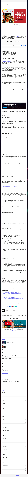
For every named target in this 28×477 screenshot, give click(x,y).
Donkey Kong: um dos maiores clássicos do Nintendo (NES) (11, 187)
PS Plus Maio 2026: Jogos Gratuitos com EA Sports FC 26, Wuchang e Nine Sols (10, 381)
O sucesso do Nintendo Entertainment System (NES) (9, 52)
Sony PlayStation (14, 457)
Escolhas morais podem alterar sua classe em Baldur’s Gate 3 (9, 355)
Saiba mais (5, 107)
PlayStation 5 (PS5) (14, 446)
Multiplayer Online (14, 433)
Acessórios (14, 392)
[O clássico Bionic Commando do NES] (20, 324)
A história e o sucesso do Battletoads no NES (9, 297)
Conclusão (4, 55)
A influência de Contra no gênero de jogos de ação (9, 54)
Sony (14, 406)
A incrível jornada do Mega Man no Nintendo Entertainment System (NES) (13, 298)
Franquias (14, 414)
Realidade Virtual (14, 449)
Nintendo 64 (14, 438)
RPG (14, 452)
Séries (14, 471)
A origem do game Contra (6, 51)
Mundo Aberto (14, 435)
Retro (14, 451)
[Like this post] (7, 306)
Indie (14, 432)
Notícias (14, 462)
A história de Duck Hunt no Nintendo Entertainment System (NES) (12, 293)
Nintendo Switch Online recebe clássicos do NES (7, 328)
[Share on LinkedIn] (13, 306)
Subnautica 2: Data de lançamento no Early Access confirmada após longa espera (11, 384)
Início (2, 4)
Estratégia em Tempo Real (14, 430)
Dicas (14, 411)
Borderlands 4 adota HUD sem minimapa (6, 358)
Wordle (14, 460)
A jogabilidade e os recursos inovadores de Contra (9, 53)
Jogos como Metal (5, 244)
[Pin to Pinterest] (12, 306)
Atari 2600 (14, 419)
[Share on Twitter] (10, 306)
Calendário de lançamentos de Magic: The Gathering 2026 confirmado (9, 369)
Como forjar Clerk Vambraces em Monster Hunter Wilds (8, 361)
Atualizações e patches (14, 465)
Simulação (14, 454)
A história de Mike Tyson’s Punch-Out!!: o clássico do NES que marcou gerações (13, 294)
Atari (14, 397)
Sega (14, 405)
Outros (14, 470)
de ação (18, 36)
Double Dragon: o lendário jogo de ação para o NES (10, 186)
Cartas (14, 422)
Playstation (14, 403)
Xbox (14, 408)
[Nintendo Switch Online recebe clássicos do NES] (8, 324)
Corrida (14, 424)
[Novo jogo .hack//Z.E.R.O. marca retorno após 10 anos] (4, 342)
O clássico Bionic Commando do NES (20, 328)
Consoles (14, 395)
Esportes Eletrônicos (14, 427)
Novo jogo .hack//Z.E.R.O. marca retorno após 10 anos (12, 341)
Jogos (14, 416)
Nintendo (14, 400)
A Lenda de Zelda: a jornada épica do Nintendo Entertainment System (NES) (13, 299)
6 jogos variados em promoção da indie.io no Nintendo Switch (11, 292)
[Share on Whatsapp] (15, 306)
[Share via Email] (16, 306)
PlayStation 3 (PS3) (14, 443)
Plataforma (14, 441)
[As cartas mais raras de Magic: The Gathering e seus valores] (4, 347)
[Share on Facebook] (9, 306)
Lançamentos (14, 468)
